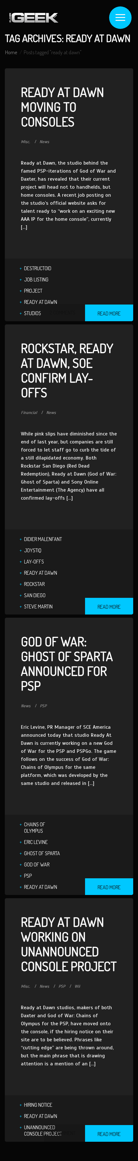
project (33, 291)
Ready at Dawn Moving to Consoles (62, 106)
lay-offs (34, 561)
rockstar (34, 584)
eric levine (36, 842)
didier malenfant (43, 539)
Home (11, 52)
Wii (77, 986)
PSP (43, 706)
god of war (36, 864)
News (44, 141)
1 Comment (64, 1133)
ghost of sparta (42, 853)
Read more (109, 313)
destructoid (37, 268)
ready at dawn (40, 302)
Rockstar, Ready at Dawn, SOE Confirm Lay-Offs (67, 370)
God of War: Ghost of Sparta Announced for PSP (67, 663)
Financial (29, 412)
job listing (36, 279)
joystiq (32, 550)
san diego (35, 595)
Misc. (25, 141)
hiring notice (38, 1105)
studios (32, 313)
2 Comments (62, 312)
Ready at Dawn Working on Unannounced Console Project (69, 944)
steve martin (38, 606)
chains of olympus (34, 827)
